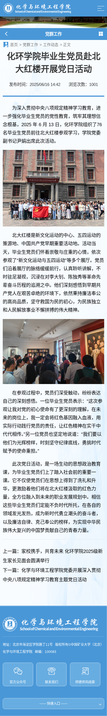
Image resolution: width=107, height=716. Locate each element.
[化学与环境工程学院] (37, 8)
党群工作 (30, 45)
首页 (14, 45)
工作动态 (50, 45)
